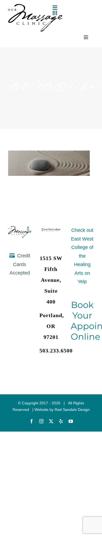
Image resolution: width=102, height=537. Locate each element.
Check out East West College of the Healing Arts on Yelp (82, 255)
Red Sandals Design (72, 409)
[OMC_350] (35, 6)
